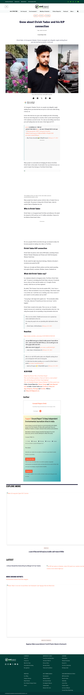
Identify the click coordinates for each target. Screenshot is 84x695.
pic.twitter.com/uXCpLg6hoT (36, 363)
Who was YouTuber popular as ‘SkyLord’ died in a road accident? (40, 378)
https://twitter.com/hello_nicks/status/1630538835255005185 (39, 336)
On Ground (24, 11)
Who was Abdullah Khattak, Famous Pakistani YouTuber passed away (41, 382)
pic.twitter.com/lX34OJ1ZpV (48, 347)
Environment (45, 676)
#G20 (27, 127)
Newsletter (23, 1)
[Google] (17, 664)
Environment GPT (32, 1)
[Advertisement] (42, 150)
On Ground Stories (47, 680)
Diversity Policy (46, 665)
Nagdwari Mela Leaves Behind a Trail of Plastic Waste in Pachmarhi (46, 644)
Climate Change (42, 384)
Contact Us (26, 660)
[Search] (77, 11)
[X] (71, 2)
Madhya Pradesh (46, 640)
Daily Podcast (27, 680)
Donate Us (17, 1)
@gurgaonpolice (31, 131)
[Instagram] (73, 2)
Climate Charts (65, 685)
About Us (26, 658)
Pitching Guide (65, 667)
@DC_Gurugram (40, 131)
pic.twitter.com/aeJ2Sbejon (32, 135)
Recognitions (26, 667)
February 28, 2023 (47, 326)
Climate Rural (46, 685)
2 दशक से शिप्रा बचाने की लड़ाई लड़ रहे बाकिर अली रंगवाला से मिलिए (46, 552)
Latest (35, 15)
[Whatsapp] (68, 2)
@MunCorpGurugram (31, 133)
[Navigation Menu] (6, 7)
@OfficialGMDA (41, 133)
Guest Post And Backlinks (48, 658)
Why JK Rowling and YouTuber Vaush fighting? (36, 380)
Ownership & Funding (28, 665)
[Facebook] (76, 2)
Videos (25, 685)
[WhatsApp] (5, 664)
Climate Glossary (27, 678)
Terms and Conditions (47, 667)
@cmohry (47, 131)
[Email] (40, 411)
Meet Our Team (27, 663)
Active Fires (64, 683)
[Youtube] (78, 2)
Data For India (65, 678)
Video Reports (57, 11)
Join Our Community (66, 665)
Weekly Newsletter (66, 660)
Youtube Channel (9, 1)
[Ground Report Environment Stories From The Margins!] (42, 7)
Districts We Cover (47, 687)
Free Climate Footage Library (30, 683)
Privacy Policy (46, 663)
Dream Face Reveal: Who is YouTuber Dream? (35, 376)
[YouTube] (10, 664)
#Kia (38, 129)
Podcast (65, 11)
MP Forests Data (65, 676)
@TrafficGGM (49, 133)
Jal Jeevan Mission (66, 687)
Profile (41, 15)
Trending (47, 15)
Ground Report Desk (42, 34)
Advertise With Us (47, 660)
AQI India (64, 680)
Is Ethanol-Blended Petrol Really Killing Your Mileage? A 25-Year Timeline (24, 566)
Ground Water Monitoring (67, 690)
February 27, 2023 (53, 138)
